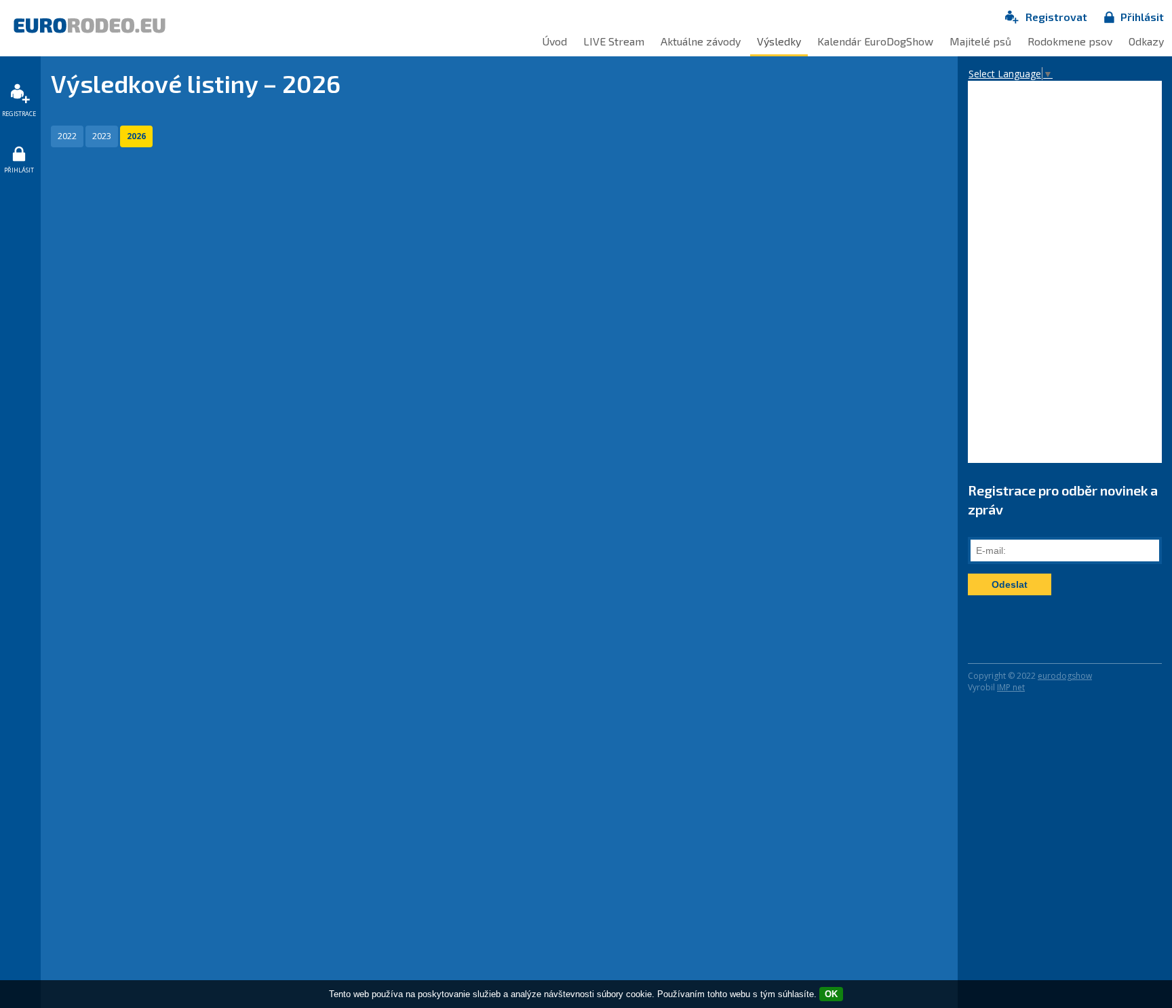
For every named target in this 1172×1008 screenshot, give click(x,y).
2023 (101, 136)
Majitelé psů (980, 41)
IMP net (1011, 687)
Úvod (554, 41)
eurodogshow (1065, 676)
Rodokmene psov (1070, 41)
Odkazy (1146, 41)
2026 (136, 136)
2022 (67, 136)
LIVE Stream (613, 41)
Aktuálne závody (701, 41)
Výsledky (779, 41)
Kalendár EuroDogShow (875, 41)
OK (831, 994)
